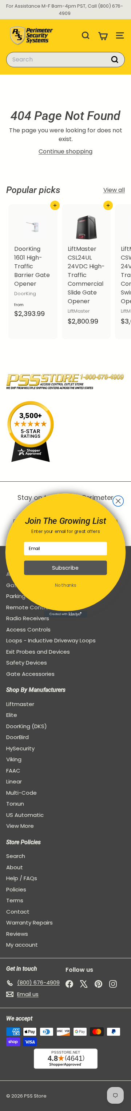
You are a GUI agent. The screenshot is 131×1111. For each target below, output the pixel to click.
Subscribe (65, 568)
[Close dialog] (118, 501)
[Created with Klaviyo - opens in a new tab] (65, 614)
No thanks (65, 585)
